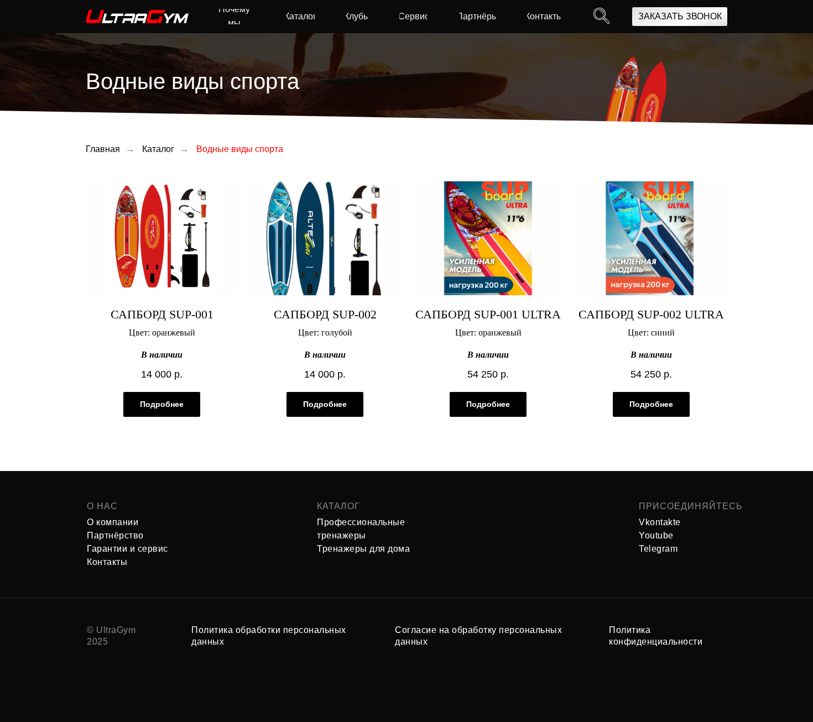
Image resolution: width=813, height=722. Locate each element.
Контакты (107, 562)
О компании (112, 522)
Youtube (656, 535)
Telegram (658, 548)
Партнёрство (115, 535)
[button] (679, 16)
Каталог (158, 149)
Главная (103, 149)
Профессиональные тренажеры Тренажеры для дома (363, 535)
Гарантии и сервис (127, 548)
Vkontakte (660, 522)
